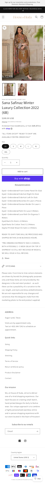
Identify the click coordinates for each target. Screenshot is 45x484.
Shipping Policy (11, 350)
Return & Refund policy (14, 367)
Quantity (5, 157)
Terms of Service (11, 361)
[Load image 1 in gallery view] (8, 89)
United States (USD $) (21, 457)
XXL (6, 152)
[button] (3, 17)
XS (5, 146)
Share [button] (7, 258)
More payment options (22, 185)
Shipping (4, 121)
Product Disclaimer (12, 372)
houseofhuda (19, 479)
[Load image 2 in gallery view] (22, 89)
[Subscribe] (37, 431)
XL (36, 146)
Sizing (7, 344)
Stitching (8, 355)
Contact (8, 378)
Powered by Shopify (28, 479)
